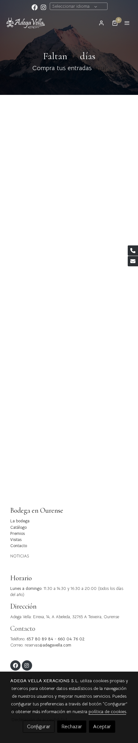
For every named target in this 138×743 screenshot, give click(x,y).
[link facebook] (34, 7)
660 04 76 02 (71, 639)
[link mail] (133, 261)
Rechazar (71, 726)
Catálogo (18, 527)
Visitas (16, 539)
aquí (100, 68)
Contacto (18, 545)
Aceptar (102, 726)
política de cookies (107, 711)
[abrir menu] (127, 23)
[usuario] (101, 23)
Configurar (38, 726)
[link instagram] (43, 7)
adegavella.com (57, 645)
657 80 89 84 (40, 639)
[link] (25, 23)
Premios (17, 533)
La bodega (20, 521)
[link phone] (133, 250)
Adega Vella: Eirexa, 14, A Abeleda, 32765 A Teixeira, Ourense (64, 616)
